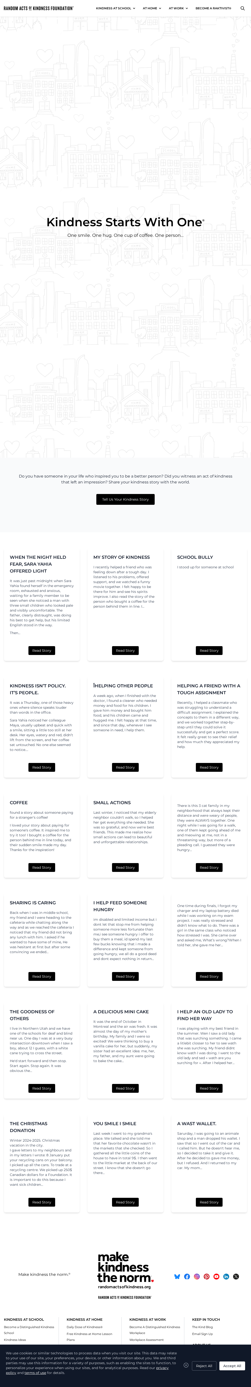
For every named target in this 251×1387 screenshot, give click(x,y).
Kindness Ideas (15, 1340)
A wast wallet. (196, 1123)
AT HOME (150, 8)
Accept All (232, 1366)
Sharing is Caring (33, 903)
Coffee (19, 802)
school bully (195, 557)
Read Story (41, 650)
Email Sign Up (202, 1334)
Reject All (204, 1366)
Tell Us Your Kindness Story (125, 499)
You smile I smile (114, 1123)
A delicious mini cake (121, 1011)
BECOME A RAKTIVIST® (213, 8)
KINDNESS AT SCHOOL (113, 8)
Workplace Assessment (146, 1340)
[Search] (242, 8)
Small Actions (112, 802)
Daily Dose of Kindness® (85, 1327)
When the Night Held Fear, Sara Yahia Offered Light (38, 564)
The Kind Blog (202, 1327)
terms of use (35, 1373)
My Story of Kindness (121, 557)
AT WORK (176, 8)
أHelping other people (123, 686)
